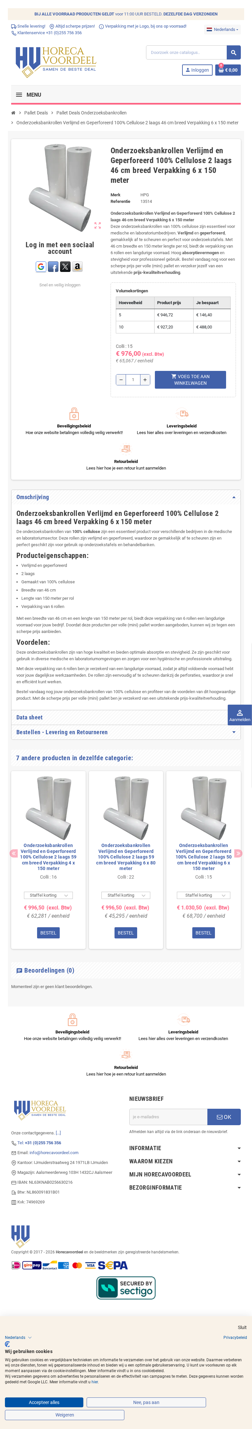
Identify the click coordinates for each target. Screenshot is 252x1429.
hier (95, 1382)
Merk (115, 194)
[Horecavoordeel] (57, 60)
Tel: (39, 1142)
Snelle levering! (30, 26)
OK (226, 1117)
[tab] (126, 497)
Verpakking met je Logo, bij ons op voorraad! (145, 26)
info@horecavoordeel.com (54, 1152)
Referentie (120, 201)
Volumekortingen (132, 290)
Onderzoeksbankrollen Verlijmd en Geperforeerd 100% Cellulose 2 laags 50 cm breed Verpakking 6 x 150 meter (204, 857)
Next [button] (238, 853)
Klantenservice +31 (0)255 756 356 (49, 32)
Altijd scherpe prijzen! (74, 26)
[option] (48, 860)
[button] (18, 1337)
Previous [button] (14, 853)
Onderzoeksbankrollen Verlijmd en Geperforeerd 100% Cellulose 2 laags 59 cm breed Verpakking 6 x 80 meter (126, 857)
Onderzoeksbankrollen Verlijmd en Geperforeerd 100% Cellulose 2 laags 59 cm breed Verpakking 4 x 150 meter (48, 857)
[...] (58, 1132)
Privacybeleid (235, 1337)
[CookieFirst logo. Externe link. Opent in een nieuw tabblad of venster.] (7, 1344)
